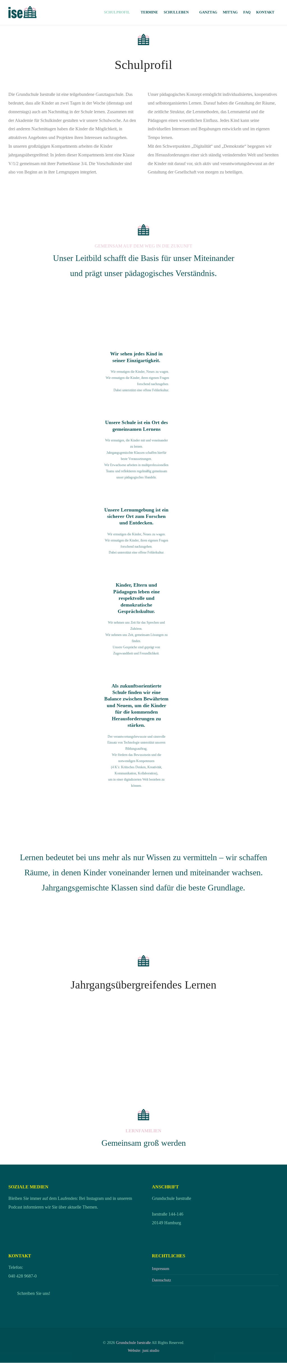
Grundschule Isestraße (133, 1342)
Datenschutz (161, 1280)
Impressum (160, 1268)
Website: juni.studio (143, 1350)
